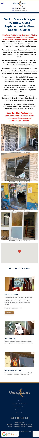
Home (19, 400)
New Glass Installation (19, 403)
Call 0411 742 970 (20, 418)
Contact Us (19, 412)
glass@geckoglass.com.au (21, 10)
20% (15, 77)
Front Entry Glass (19, 406)
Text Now (9, 312)
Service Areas (19, 409)
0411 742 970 (20, 8)
